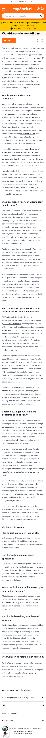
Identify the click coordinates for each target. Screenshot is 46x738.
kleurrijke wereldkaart (15, 120)
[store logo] (23, 9)
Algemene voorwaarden (24, 728)
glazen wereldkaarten (27, 149)
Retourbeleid (37, 728)
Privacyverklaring (10, 728)
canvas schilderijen (31, 320)
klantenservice (8, 602)
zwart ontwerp (32, 117)
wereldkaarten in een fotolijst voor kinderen (21, 152)
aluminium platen (27, 133)
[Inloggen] (38, 8)
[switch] (5, 735)
